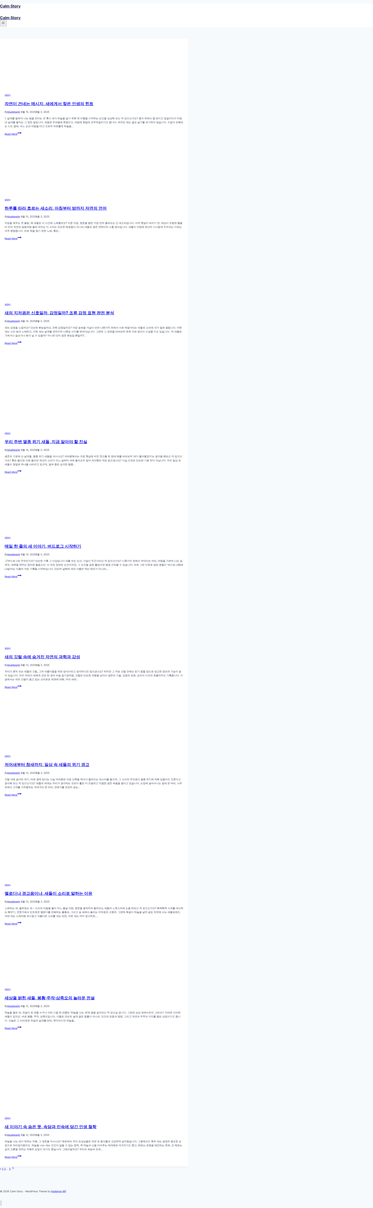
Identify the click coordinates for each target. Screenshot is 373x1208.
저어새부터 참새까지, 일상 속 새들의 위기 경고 (47, 764)
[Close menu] (1, 1203)
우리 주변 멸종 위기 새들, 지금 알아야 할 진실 (46, 441)
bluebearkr (14, 111)
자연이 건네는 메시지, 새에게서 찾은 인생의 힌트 (49, 103)
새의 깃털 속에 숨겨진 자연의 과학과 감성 (42, 656)
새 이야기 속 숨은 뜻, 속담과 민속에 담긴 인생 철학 (50, 1126)
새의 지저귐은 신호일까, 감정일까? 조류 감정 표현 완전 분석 (59, 312)
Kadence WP (58, 1191)
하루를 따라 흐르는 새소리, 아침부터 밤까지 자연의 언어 (56, 208)
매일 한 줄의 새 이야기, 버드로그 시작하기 (43, 546)
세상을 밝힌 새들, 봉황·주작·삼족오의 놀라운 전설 (50, 997)
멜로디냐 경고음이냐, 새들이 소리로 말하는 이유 (48, 893)
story (7, 95)
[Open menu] (3, 23)
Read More (13, 134)
